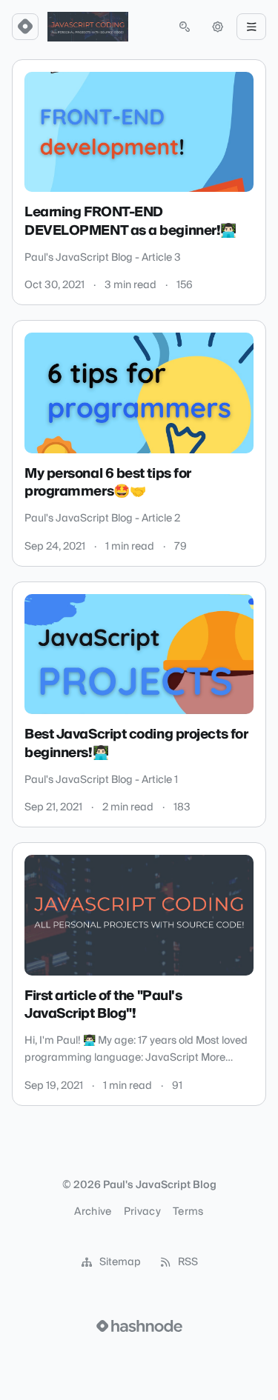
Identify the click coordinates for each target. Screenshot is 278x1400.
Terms (188, 1212)
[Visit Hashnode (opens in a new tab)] (139, 1326)
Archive (92, 1212)
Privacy (142, 1212)
